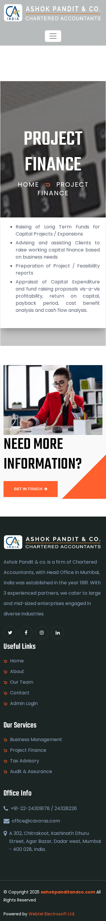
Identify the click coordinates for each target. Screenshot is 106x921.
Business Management (36, 740)
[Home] (53, 12)
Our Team (21, 682)
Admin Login (24, 704)
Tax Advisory (24, 761)
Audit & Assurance (31, 772)
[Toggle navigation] (53, 36)
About (17, 672)
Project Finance (63, 189)
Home (28, 184)
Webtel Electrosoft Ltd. (52, 914)
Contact (19, 693)
